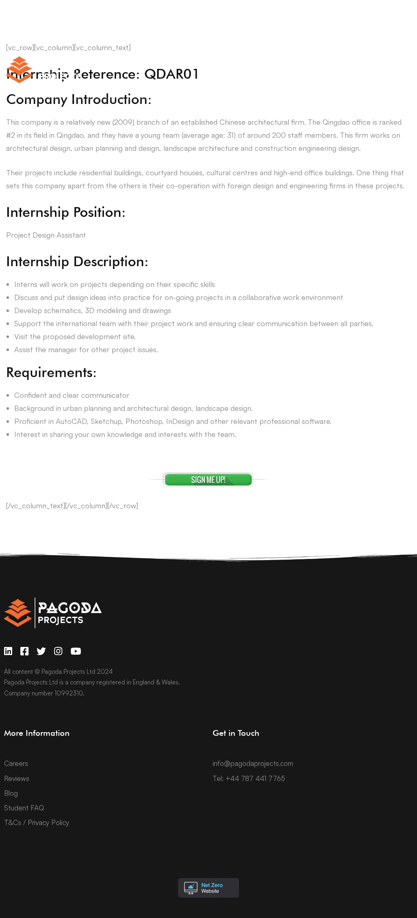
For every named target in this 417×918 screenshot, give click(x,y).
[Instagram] (58, 651)
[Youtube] (75, 651)
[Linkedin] (8, 651)
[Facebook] (24, 651)
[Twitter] (41, 651)
